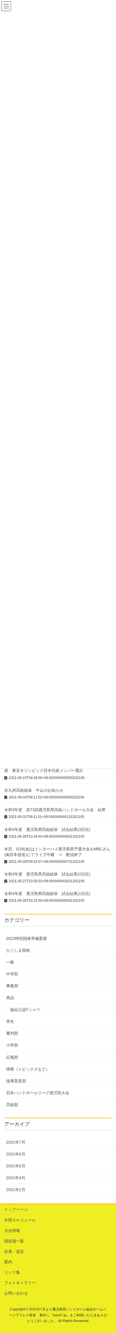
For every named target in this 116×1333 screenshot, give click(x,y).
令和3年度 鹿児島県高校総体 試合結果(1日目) (47, 893)
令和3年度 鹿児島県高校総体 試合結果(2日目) (47, 874)
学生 (10, 1021)
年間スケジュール (20, 1220)
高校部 (12, 1104)
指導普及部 (16, 1081)
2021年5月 (15, 1166)
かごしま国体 (18, 950)
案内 (8, 1262)
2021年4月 (15, 1178)
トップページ (16, 1209)
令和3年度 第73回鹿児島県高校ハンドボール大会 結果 (55, 809)
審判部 (12, 1033)
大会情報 (12, 1230)
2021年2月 (15, 1189)
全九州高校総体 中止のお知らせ (33, 790)
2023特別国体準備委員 (26, 938)
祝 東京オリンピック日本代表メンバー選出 (43, 770)
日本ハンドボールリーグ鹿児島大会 (37, 1093)
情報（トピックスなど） (28, 1069)
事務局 (12, 986)
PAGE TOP (107, 1288)
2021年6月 (15, 1154)
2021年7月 (15, 1142)
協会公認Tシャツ (25, 1009)
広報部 (12, 1057)
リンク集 (12, 1272)
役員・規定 (14, 1251)
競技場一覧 (14, 1241)
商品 (10, 997)
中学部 (12, 974)
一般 (10, 962)
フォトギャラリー (20, 1283)
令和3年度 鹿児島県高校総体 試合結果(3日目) (47, 829)
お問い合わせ (16, 1293)
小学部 (12, 1045)
